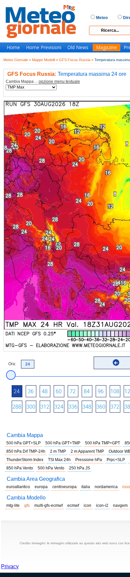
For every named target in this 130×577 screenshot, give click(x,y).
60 (59, 391)
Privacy (10, 566)
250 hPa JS (79, 468)
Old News (77, 47)
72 (73, 391)
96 (101, 391)
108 (114, 391)
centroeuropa (64, 486)
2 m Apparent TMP (87, 451)
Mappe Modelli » (45, 60)
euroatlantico (18, 486)
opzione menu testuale (59, 81)
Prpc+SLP (116, 459)
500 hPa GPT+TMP (62, 443)
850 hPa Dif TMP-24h (25, 451)
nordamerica (106, 486)
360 (100, 407)
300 (30, 407)
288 (16, 407)
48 (45, 391)
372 (114, 407)
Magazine (106, 47)
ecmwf (73, 505)
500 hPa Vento (51, 468)
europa (41, 486)
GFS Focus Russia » (76, 60)
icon (87, 505)
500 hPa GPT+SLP (23, 443)
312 (44, 407)
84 (87, 391)
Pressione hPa (88, 459)
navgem (120, 505)
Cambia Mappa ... (43, 82)
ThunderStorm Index (24, 459)
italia (85, 486)
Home (13, 47)
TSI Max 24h (59, 459)
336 (72, 407)
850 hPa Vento (19, 468)
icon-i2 (102, 505)
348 (86, 407)
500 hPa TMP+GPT (102, 443)
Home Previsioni (43, 47)
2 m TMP (58, 451)
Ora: (12, 364)
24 (17, 391)
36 (31, 391)
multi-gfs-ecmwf (48, 505)
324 (58, 407)
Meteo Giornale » (17, 60)
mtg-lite (13, 505)
